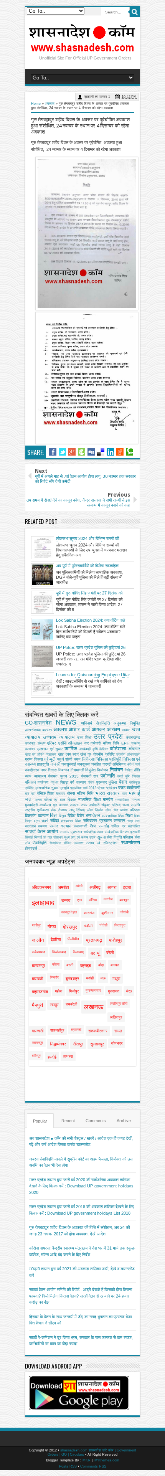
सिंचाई (29, 837)
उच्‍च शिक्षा (84, 737)
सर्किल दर (118, 826)
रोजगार (62, 810)
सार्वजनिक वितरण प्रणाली (122, 832)
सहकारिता (134, 826)
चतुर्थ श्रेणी (65, 759)
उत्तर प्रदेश (108, 736)
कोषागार (134, 748)
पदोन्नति (108, 776)
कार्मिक (70, 748)
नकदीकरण (32, 770)
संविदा (54, 820)
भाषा (124, 794)
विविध (72, 815)
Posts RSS (68, 1466)
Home (36, 104)
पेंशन (123, 782)
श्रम (37, 821)
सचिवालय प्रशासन (97, 820)
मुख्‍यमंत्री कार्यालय (38, 805)
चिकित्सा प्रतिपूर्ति (108, 759)
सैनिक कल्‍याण (73, 843)
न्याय (28, 776)
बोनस (71, 793)
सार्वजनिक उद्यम (94, 832)
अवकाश (49, 104)
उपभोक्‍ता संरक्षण (35, 743)
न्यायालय (40, 776)
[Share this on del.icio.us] (100, 452)
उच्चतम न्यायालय (58, 737)
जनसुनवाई (68, 764)
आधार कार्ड (79, 729)
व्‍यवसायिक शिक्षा (113, 816)
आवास (126, 730)
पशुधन (54, 782)
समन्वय (42, 826)
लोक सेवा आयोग (117, 810)
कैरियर (103, 749)
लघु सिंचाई (77, 810)
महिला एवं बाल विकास (60, 799)
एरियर (51, 743)
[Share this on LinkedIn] (110, 452)
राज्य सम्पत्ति (131, 805)
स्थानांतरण (130, 842)
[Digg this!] (91, 452)
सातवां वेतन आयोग (41, 831)
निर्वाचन (116, 770)
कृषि (95, 749)
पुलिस (113, 782)
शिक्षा (128, 815)
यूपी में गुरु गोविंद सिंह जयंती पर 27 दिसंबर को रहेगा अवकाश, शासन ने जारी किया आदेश (89, 593)
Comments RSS (93, 1466)
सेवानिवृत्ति (39, 842)
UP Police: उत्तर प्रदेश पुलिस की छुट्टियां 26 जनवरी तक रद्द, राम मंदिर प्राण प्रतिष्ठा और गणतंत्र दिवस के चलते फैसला (90, 647)
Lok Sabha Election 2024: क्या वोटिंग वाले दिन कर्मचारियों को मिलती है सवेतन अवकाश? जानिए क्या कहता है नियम (90, 620)
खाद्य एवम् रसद (68, 754)
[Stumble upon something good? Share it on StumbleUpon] (81, 452)
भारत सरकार (108, 793)
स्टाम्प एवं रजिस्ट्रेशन (102, 843)
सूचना (101, 837)
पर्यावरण (43, 782)
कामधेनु (135, 743)
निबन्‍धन (63, 770)
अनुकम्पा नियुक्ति (127, 723)
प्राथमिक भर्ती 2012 (83, 788)
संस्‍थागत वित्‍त (71, 821)
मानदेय (108, 799)
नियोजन (102, 770)
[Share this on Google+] (72, 452)
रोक (53, 810)
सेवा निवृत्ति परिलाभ (120, 837)
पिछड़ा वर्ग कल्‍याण (73, 782)
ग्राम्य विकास (34, 759)
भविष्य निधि (85, 793)
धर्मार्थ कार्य (133, 764)
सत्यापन (119, 820)
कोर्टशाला (118, 748)
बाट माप (30, 794)
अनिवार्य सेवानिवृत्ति (95, 723)
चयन (77, 759)
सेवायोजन (55, 843)
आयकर (98, 729)
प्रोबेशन (111, 788)
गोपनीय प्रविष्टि (104, 754)
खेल (83, 754)
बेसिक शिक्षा (45, 793)
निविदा (128, 770)
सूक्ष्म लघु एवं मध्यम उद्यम (80, 837)
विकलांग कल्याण (37, 815)
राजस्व (74, 805)
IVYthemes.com (106, 1460)
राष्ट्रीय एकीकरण (37, 810)
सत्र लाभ (133, 821)
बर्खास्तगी (133, 787)
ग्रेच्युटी (49, 759)
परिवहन (30, 782)
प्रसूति (64, 788)
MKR (86, 1460)
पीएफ (91, 782)
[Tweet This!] (62, 452)
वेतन (96, 815)
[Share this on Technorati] (129, 452)
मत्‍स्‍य (38, 800)
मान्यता (136, 800)
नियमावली (77, 770)
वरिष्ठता (135, 810)
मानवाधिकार (122, 800)
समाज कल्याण (60, 826)
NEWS (66, 722)
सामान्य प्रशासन (71, 832)
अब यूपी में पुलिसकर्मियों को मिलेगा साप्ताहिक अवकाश (87, 566)
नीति (137, 770)
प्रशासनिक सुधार (46, 788)
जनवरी (55, 764)
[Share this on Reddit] (120, 452)
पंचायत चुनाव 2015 (63, 776)
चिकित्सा (88, 759)
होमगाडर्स (31, 848)
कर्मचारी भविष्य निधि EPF (110, 743)
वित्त (53, 815)
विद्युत (62, 816)
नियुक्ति (90, 770)
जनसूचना (83, 764)
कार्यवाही (85, 749)
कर (86, 743)
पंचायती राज (90, 776)
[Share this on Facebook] (52, 452)
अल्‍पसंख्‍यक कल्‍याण (38, 730)
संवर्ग (44, 821)
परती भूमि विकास (128, 776)
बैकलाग (60, 794)
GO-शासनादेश (38, 723)
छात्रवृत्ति (43, 764)
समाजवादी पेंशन (85, 826)
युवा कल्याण (60, 805)
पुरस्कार (101, 782)
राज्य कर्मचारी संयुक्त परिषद (100, 805)
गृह (89, 754)
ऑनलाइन (75, 743)
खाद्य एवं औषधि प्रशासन (40, 754)
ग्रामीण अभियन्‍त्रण (128, 754)
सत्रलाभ (30, 826)
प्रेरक (101, 788)
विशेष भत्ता (84, 815)
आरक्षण (113, 729)
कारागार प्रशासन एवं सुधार (44, 749)
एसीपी (62, 743)
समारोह (104, 826)
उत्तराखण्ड (133, 737)
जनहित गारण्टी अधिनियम (108, 764)
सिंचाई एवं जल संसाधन (48, 837)
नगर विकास (49, 770)
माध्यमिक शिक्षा (89, 799)
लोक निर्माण (95, 810)
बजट (121, 787)
